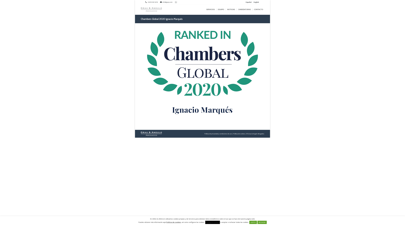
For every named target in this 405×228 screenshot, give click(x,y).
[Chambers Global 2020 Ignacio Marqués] (202, 76)
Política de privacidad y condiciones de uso (218, 134)
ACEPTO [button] (253, 222)
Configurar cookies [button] (213, 222)
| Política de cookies (238, 134)
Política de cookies (173, 222)
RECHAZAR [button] (262, 222)
